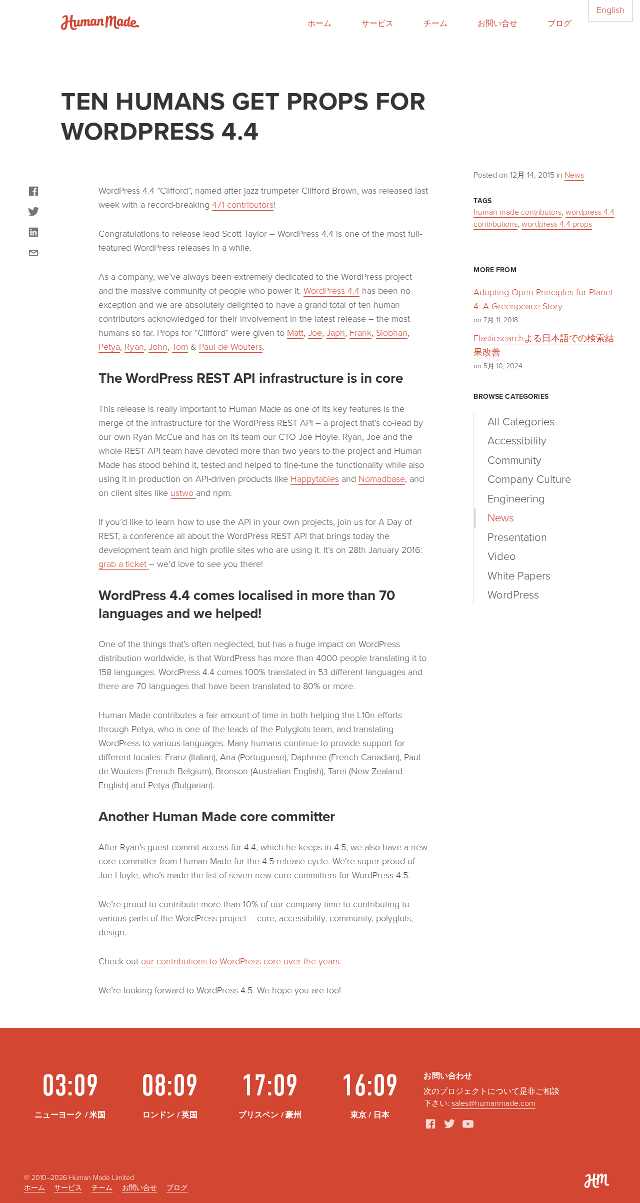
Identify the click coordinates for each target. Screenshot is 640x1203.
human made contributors (518, 212)
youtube (468, 1124)
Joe (315, 332)
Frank (361, 332)
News (574, 175)
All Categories (521, 421)
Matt (295, 332)
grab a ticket (123, 563)
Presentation (517, 537)
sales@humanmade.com (494, 1103)
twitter (449, 1124)
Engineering (516, 498)
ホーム (320, 24)
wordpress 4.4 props (557, 224)
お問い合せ (498, 24)
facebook (431, 1124)
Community (515, 460)
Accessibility (517, 440)
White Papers (519, 575)
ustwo (183, 492)
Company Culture (529, 479)
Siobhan (392, 332)
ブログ (560, 24)
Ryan (134, 346)
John (158, 346)
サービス (378, 24)
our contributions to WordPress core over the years (240, 961)
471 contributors (243, 204)
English (610, 10)
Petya (109, 346)
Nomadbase (381, 478)
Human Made (100, 22)
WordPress (513, 595)
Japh (335, 332)
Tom (180, 346)
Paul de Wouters (230, 346)
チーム (436, 24)
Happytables (314, 478)
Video (502, 556)
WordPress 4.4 (332, 290)
